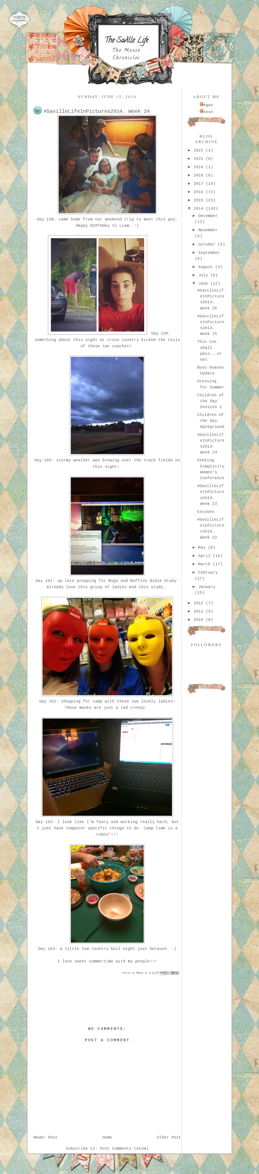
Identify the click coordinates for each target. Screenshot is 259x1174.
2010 (200, 620)
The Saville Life (126, 41)
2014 (200, 208)
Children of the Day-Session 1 (210, 401)
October (208, 244)
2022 (200, 150)
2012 (200, 603)
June (204, 283)
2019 (200, 167)
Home (107, 1137)
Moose (207, 112)
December (208, 216)
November (208, 230)
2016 (200, 192)
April (205, 556)
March (205, 564)
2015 (200, 200)
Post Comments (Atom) (124, 1148)
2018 (200, 175)
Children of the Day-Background (210, 421)
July (204, 275)
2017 (200, 184)
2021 (200, 159)
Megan (207, 105)
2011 (200, 611)
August (206, 267)
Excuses (205, 512)
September (209, 253)
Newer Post (45, 1137)
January (206, 587)
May (203, 547)
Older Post (169, 1137)
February (208, 572)
